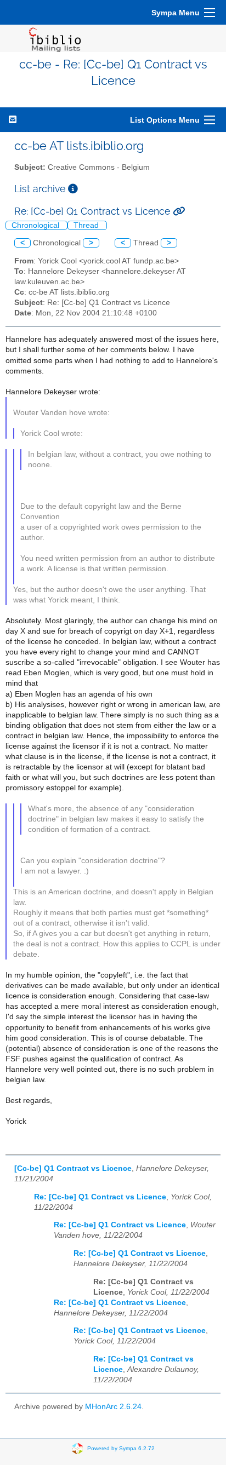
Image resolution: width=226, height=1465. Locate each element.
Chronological (36, 225)
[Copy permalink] (179, 211)
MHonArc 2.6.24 (113, 1407)
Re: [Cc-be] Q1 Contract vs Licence (100, 1197)
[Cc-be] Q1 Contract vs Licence (73, 1168)
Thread (87, 225)
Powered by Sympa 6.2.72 (121, 1448)
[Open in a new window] (73, 188)
